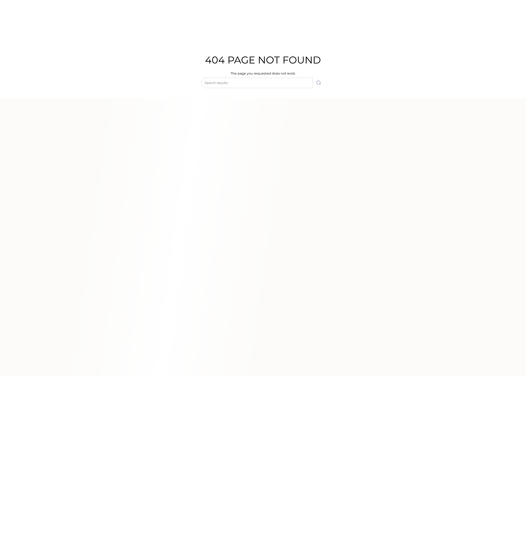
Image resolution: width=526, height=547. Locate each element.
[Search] (319, 83)
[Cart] (513, 28)
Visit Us (39, 14)
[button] (198, 38)
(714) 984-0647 (20, 14)
